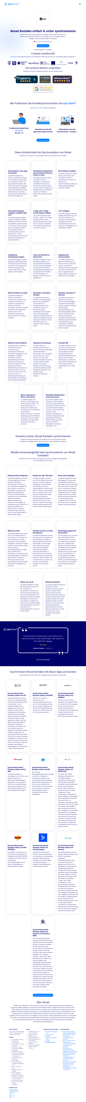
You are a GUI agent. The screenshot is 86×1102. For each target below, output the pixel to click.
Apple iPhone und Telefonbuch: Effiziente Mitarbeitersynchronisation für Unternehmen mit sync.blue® (70, 1050)
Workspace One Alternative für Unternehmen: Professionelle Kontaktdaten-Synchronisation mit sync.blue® (69, 1043)
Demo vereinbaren (43, 140)
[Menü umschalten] (80, 4)
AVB (10, 1094)
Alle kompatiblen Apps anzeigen (43, 995)
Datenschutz (12, 1096)
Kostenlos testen (43, 46)
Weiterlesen (49, 641)
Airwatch (48, 1036)
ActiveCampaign (49, 1034)
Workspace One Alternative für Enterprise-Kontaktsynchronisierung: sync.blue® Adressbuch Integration (69, 1057)
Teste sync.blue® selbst (43, 659)
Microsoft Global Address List (51, 1032)
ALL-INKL (48, 1040)
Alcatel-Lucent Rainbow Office (51, 1038)
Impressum (11, 1093)
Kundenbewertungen (14, 1091)
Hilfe (10, 1097)
